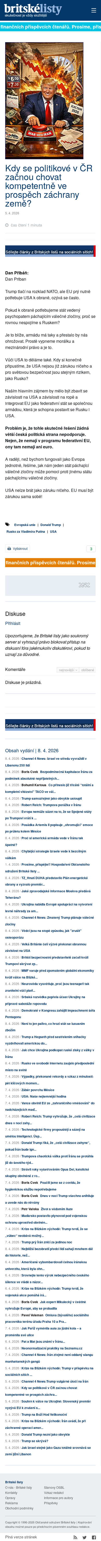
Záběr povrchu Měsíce (37, 1089)
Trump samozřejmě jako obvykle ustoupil (51, 798)
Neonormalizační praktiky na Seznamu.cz (51, 1348)
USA (53, 531)
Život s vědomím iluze (57, 1209)
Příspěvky (51, 1503)
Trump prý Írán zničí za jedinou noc (46, 1242)
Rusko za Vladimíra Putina (25, 531)
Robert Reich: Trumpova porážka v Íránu (51, 804)
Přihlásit (12, 623)
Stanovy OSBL (54, 1487)
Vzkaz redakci (54, 1492)
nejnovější (67, 669)
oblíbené (87, 669)
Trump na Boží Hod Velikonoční (44, 1414)
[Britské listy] (50, 252)
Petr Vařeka (30, 1209)
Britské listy (42, 11)
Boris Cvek (29, 771)
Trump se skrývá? (34, 1440)
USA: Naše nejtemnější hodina (43, 1096)
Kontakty (11, 1492)
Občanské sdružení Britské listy (55, 1522)
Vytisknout (19, 548)
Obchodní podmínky (19, 1508)
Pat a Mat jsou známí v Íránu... (43, 1341)
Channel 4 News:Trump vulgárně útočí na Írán (54, 1381)
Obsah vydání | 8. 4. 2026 (32, 750)
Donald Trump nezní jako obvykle (45, 1434)
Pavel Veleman (32, 1315)
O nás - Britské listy (18, 1487)
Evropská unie (24, 524)
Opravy (10, 1497)
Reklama (11, 1503)
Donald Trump (50, 524)
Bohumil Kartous (33, 785)
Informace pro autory (58, 1497)
